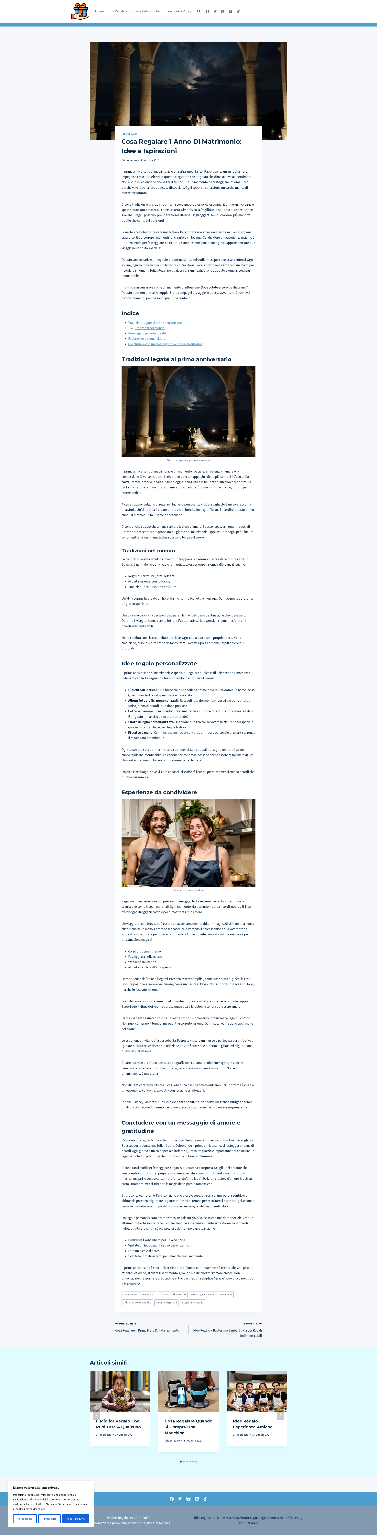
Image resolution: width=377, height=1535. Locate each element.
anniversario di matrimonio (139, 1294)
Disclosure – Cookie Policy (173, 11)
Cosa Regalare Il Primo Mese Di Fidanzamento (147, 1327)
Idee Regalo (129, 133)
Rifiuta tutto (50, 1518)
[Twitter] (215, 11)
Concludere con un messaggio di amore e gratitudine (165, 344)
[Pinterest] (230, 11)
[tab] (181, 1462)
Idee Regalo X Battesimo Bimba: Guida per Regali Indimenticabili (227, 1330)
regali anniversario (192, 1302)
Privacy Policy (141, 11)
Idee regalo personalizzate (147, 333)
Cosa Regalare (117, 11)
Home (99, 11)
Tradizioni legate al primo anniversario (155, 323)
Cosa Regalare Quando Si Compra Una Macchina (188, 1427)
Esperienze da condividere (147, 338)
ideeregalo (130, 160)
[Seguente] (280, 1415)
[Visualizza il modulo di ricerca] (199, 11)
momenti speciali (166, 1302)
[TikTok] (238, 11)
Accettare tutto (76, 1518)
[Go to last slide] (96, 1415)
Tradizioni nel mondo (150, 328)
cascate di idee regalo (172, 1294)
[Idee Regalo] (80, 11)
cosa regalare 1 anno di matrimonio (211, 1294)
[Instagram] (223, 11)
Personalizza (25, 1518)
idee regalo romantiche (137, 1302)
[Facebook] (207, 11)
